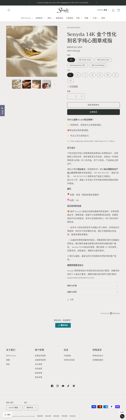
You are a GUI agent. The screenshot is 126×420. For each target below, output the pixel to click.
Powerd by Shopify (28, 416)
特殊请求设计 (98, 356)
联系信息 (73, 416)
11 (115, 75)
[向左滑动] (9, 84)
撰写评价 (65, 326)
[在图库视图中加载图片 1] (16, 84)
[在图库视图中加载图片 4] (46, 84)
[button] (9, 10)
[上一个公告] (29, 2)
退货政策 (38, 369)
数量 (69, 91)
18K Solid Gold (103, 60)
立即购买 (93, 112)
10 (108, 75)
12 (70, 80)
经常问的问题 (69, 360)
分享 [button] (72, 300)
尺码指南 (74, 86)
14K (71, 60)
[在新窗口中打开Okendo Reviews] (110, 313)
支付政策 (38, 364)
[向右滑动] (54, 84)
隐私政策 (38, 377)
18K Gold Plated (98, 65)
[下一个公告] (96, 2)
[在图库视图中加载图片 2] (26, 84)
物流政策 (65, 416)
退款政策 (40, 416)
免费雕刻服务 (98, 360)
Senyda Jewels (17, 416)
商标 (8, 364)
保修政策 (38, 373)
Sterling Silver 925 (77, 65)
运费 (78, 51)
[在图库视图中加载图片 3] (36, 84)
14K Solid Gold (85, 60)
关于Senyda (11, 356)
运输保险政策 (40, 360)
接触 (8, 360)
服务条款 (56, 416)
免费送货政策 (40, 356)
